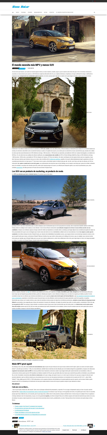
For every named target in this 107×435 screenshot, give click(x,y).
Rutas (45, 12)
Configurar (83, 430)
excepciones (19, 167)
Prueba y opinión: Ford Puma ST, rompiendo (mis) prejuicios (28, 406)
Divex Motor (31, 68)
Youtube (95, 1)
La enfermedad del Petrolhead (22, 410)
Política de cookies (46, 431)
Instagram (92, 1)
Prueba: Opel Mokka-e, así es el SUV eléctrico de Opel (27, 412)
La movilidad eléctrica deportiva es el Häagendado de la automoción (30, 414)
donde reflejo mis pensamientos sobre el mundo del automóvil (34, 391)
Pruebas (23, 12)
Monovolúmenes (22, 421)
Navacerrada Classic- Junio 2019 (28, 425)
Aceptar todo (65, 430)
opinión (28, 421)
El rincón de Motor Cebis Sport (64, 12)
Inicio (17, 12)
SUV (29, 292)
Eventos (51, 12)
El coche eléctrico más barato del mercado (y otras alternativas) (29, 408)
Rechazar (74, 430)
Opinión (30, 12)
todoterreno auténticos (55, 159)
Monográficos (38, 12)
